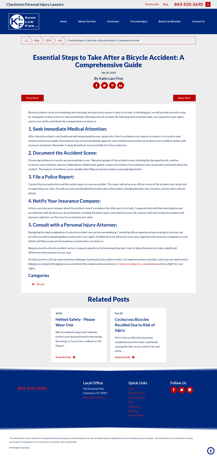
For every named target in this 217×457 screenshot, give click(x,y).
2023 (48, 40)
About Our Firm (87, 21)
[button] (210, 450)
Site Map (133, 411)
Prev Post (32, 97)
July (60, 40)
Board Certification (170, 21)
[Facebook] (173, 389)
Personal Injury (138, 21)
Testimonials (152, 4)
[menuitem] (63, 21)
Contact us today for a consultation (137, 263)
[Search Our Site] (208, 4)
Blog (165, 4)
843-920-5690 (188, 4)
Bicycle (41, 284)
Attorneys (113, 21)
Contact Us (198, 21)
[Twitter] (181, 389)
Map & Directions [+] (94, 397)
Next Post (184, 97)
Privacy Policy (136, 415)
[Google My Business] (189, 389)
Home (63, 21)
